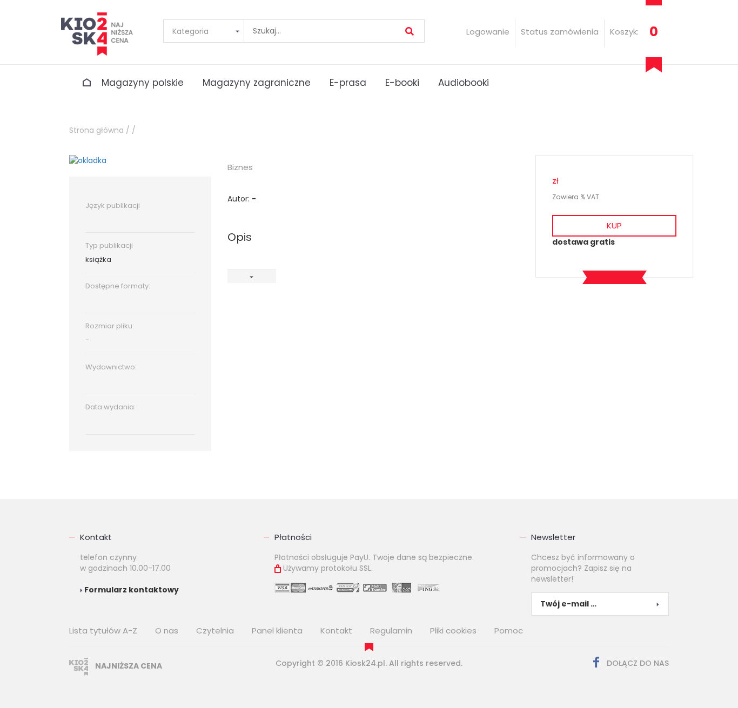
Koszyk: (624, 31)
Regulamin (391, 630)
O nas (166, 630)
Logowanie (487, 31)
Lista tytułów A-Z (103, 630)
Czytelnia (215, 630)
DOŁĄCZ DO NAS (637, 663)
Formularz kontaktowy (131, 589)
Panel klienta (277, 630)
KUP (614, 225)
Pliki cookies (453, 630)
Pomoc (508, 630)
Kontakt (96, 537)
